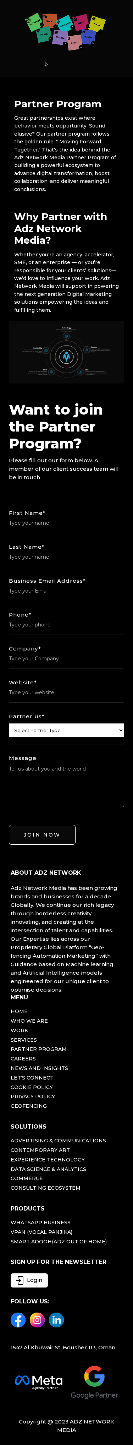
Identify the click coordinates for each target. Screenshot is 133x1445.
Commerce (27, 1179)
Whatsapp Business (41, 1223)
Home (19, 1012)
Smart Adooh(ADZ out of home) (59, 1242)
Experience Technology (48, 1160)
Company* (25, 649)
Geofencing (29, 1106)
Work (19, 1031)
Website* (23, 682)
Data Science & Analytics (48, 1169)
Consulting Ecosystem (46, 1188)
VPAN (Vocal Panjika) (41, 1232)
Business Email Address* (47, 581)
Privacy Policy (33, 1097)
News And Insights (39, 1068)
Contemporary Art (40, 1150)
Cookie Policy (32, 1087)
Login (34, 1280)
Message (23, 758)
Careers (23, 1059)
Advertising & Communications (58, 1141)
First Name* (27, 513)
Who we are (29, 1021)
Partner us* (27, 716)
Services (24, 1040)
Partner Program (39, 1049)
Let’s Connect (32, 1078)
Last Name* (27, 547)
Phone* (20, 615)
